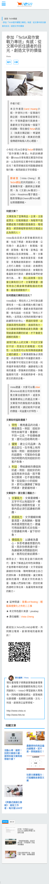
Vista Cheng (27, 616)
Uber (37, 387)
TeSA (32, 129)
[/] (24, 3)
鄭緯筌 (14, 178)
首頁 (6, 19)
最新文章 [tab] (12, 821)
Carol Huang (30, 109)
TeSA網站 (15, 182)
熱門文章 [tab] (5, 821)
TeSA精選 (13, 19)
